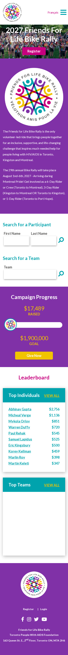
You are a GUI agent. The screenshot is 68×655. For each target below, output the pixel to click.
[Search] (61, 240)
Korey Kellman (19, 451)
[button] (63, 12)
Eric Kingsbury (19, 445)
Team (8, 267)
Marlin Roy (16, 457)
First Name (12, 233)
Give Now (34, 356)
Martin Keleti (18, 463)
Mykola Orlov (19, 421)
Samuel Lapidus (20, 439)
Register (34, 51)
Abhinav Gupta (19, 409)
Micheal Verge (19, 415)
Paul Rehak (17, 433)
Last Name (39, 233)
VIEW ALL (52, 396)
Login (43, 609)
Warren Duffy (19, 427)
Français (53, 12)
